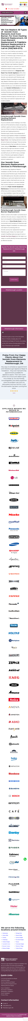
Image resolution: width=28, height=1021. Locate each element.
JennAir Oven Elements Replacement (11, 15)
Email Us (5, 1003)
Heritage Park (19, 933)
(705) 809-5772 (7, 1005)
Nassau (17, 941)
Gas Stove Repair (5, 980)
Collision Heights (6, 941)
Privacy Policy (4, 995)
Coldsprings (4, 939)
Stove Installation (5, 993)
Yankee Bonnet (19, 948)
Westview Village (19, 946)
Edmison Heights (6, 948)
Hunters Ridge (19, 935)
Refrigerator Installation (7, 991)
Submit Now (14, 279)
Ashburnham (5, 933)
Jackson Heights (19, 937)
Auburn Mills (5, 935)
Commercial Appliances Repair (9, 978)
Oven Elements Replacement (9, 983)
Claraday (4, 937)
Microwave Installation (7, 989)
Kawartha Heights (20, 939)
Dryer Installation (5, 988)
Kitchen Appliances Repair (8, 982)
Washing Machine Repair (7, 985)
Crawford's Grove (6, 944)
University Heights (20, 944)
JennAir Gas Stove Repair (8, 236)
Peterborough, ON (8, 1007)
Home (2, 15)
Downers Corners (6, 946)
